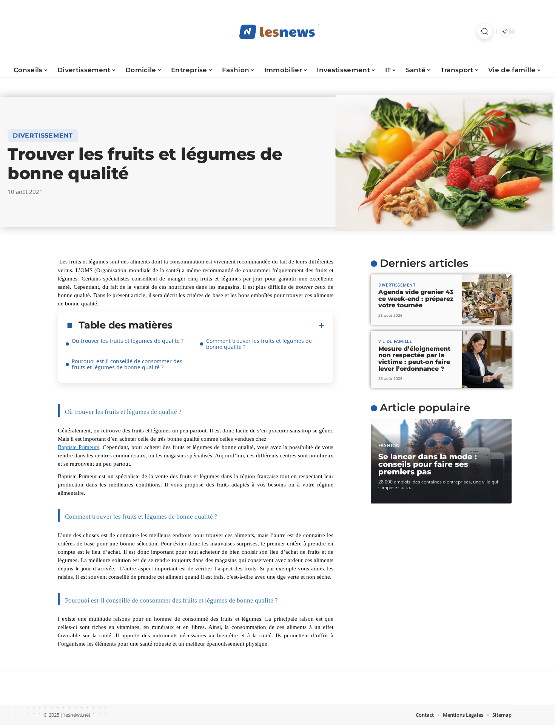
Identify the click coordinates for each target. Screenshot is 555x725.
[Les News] (277, 31)
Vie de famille (395, 341)
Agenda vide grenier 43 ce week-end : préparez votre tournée (415, 298)
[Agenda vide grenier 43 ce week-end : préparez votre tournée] (487, 299)
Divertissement (43, 135)
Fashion (389, 445)
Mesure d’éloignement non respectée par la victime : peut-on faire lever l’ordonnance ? (414, 358)
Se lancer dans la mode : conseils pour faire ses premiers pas (427, 464)
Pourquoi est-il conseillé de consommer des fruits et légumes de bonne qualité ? (127, 364)
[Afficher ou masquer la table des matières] (248, 325)
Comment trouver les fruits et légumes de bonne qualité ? (259, 343)
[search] (484, 31)
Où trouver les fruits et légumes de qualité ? (127, 340)
